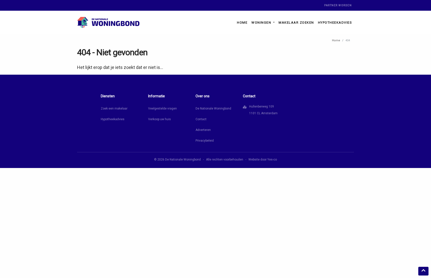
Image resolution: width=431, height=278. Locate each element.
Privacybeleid (205, 140)
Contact (201, 119)
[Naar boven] (423, 271)
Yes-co (272, 159)
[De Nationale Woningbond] (108, 22)
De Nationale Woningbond (213, 108)
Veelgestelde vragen (162, 108)
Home (242, 22)
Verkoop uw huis (159, 119)
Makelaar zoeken (296, 22)
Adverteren (203, 130)
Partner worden (338, 5)
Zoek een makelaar (114, 108)
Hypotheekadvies (335, 22)
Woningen (261, 22)
